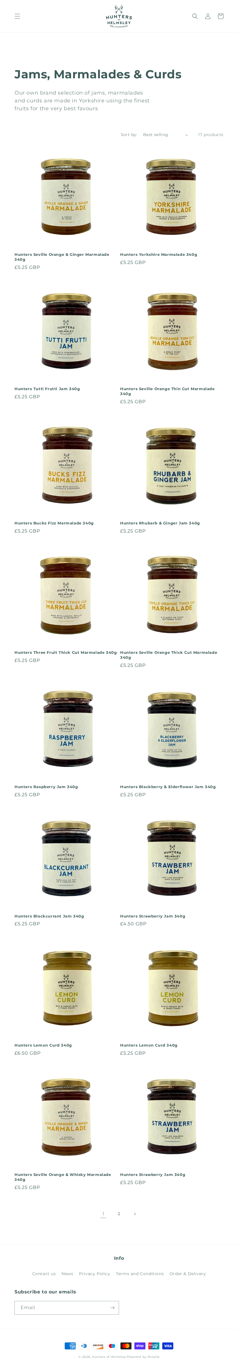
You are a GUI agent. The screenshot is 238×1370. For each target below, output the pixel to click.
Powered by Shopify (143, 1357)
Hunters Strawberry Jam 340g (152, 916)
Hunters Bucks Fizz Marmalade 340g (54, 523)
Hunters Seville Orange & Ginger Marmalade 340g (62, 257)
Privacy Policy (94, 1273)
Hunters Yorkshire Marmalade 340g (158, 254)
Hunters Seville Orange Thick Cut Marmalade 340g (168, 655)
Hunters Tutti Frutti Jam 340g (47, 388)
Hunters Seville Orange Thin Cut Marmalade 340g (167, 391)
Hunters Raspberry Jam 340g (46, 786)
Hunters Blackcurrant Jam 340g (49, 916)
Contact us (44, 1273)
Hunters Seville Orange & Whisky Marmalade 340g (63, 1177)
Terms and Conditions (140, 1273)
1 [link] (103, 1214)
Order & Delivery (188, 1273)
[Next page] (134, 1214)
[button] (17, 16)
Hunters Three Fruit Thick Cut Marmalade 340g (66, 652)
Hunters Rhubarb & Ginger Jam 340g (160, 523)
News (67, 1273)
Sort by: (129, 134)
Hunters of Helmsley (109, 1357)
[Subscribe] (112, 1308)
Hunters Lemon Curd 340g (43, 1045)
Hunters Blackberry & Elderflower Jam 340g (168, 786)
